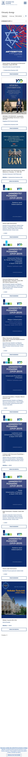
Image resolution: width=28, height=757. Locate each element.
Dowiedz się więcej (15, 752)
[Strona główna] (9, 3)
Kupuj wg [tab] (4, 16)
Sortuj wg (11, 16)
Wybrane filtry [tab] (6, 21)
